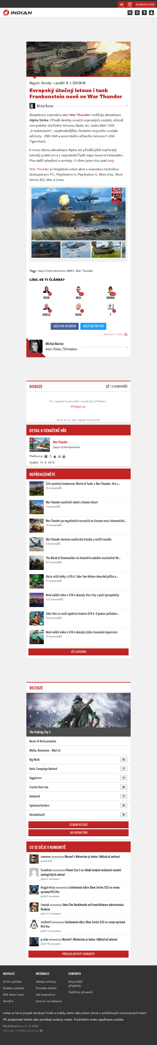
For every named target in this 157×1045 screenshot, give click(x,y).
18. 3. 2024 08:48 (69, 82)
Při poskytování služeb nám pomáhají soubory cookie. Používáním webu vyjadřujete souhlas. (63, 1019)
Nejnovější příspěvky (75, 983)
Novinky (46, 82)
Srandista (46, 870)
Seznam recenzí (78, 824)
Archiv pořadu (12, 981)
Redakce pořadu (13, 988)
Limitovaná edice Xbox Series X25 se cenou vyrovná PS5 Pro (80, 889)
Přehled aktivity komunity (78, 953)
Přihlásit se (78, 406)
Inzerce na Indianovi (49, 1001)
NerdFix (8, 1001)
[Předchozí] (34, 248)
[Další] (123, 248)
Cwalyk (45, 904)
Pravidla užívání (46, 988)
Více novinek (78, 651)
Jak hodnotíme (79, 832)
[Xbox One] (64, 456)
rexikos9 (46, 922)
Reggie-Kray (48, 887)
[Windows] (46, 456)
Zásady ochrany (46, 981)
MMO (70, 270)
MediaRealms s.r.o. (15, 1026)
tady (111, 160)
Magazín (34, 82)
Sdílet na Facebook (64, 326)
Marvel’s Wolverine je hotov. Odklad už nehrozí (92, 856)
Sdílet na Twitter (93, 326)
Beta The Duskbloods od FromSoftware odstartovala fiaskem (82, 907)
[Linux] (50, 456)
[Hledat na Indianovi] (130, 12)
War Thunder (39, 168)
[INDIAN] (17, 12)
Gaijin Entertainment (51, 270)
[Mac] (55, 456)
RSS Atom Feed (13, 994)
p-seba (44, 939)
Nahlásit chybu (114, 334)
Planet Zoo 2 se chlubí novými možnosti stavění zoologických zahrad (81, 872)
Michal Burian (44, 105)
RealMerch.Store (145, 4)
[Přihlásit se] (151, 12)
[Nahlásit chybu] (41, 1030)
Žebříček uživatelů (80, 992)
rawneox (46, 856)
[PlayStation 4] (59, 456)
